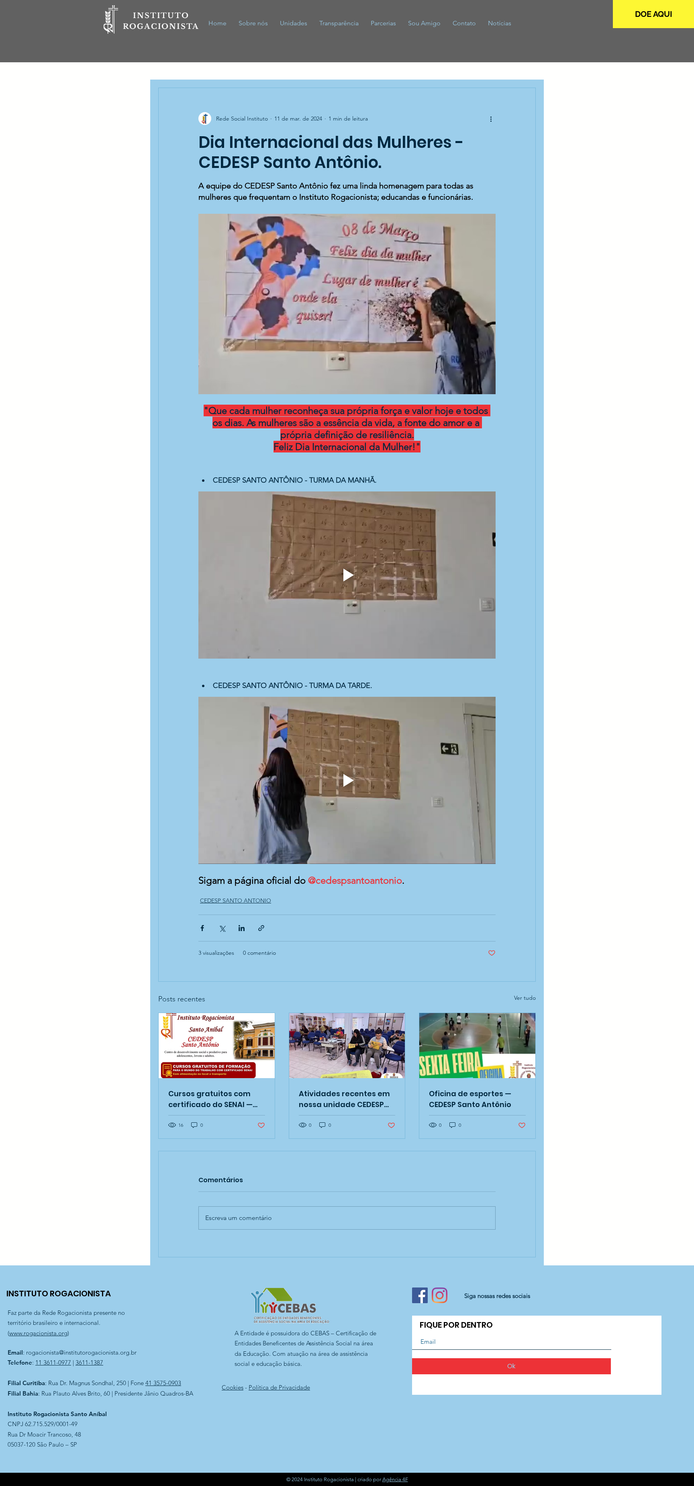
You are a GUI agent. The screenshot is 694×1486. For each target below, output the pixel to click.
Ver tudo (525, 997)
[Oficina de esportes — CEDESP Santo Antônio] (477, 1045)
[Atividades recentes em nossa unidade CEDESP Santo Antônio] (347, 1045)
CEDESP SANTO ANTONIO (235, 900)
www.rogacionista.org (38, 1333)
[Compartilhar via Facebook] (202, 928)
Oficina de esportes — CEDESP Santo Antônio (470, 1099)
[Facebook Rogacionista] (420, 1295)
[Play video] (347, 575)
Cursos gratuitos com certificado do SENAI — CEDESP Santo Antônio (210, 1099)
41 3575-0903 (163, 1383)
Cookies (232, 1387)
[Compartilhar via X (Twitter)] (222, 928)
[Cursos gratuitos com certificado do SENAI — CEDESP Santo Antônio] (217, 1045)
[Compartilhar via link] (261, 928)
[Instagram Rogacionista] (439, 1295)
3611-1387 (89, 1362)
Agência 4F (395, 1479)
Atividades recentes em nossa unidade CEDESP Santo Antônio (344, 1099)
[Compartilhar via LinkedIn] (241, 928)
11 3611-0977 (53, 1362)
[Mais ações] (491, 118)
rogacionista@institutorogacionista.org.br (81, 1352)
